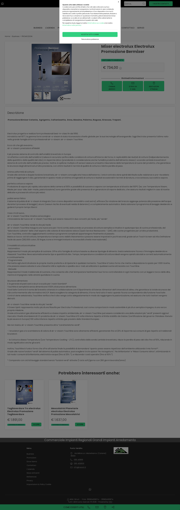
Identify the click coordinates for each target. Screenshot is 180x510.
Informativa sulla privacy (71, 25)
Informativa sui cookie (95, 23)
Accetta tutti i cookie (90, 34)
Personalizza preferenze (90, 39)
